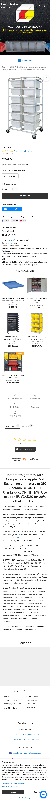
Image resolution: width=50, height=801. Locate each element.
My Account (35, 398)
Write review (18, 151)
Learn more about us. (10, 786)
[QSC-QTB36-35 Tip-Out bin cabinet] (37, 285)
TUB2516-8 (12, 240)
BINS (12, 67)
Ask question (28, 151)
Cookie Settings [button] (25, 798)
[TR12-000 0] (25, 107)
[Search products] (46, 78)
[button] (10, 175)
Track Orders (15, 407)
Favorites (35, 407)
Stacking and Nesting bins (27, 67)
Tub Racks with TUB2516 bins (31, 70)
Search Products (15, 398)
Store (4, 67)
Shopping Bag (15, 415)
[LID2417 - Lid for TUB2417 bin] (13, 285)
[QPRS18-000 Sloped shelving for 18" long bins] (13, 323)
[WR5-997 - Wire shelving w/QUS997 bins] (37, 323)
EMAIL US (19, 538)
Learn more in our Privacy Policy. (14, 783)
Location (14, 4)
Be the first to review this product (25, 444)
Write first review (26, 449)
